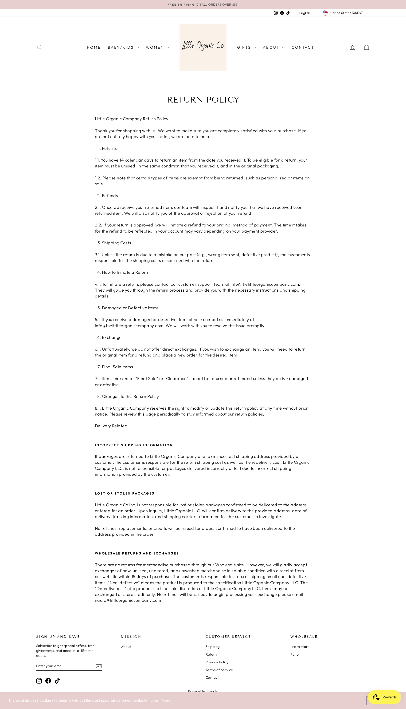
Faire (294, 654)
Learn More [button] (160, 700)
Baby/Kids (121, 47)
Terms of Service (219, 670)
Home (94, 47)
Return (211, 654)
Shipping (213, 646)
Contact (303, 47)
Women (155, 47)
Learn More (300, 646)
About (272, 47)
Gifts (244, 47)
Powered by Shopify (203, 691)
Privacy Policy (217, 662)
